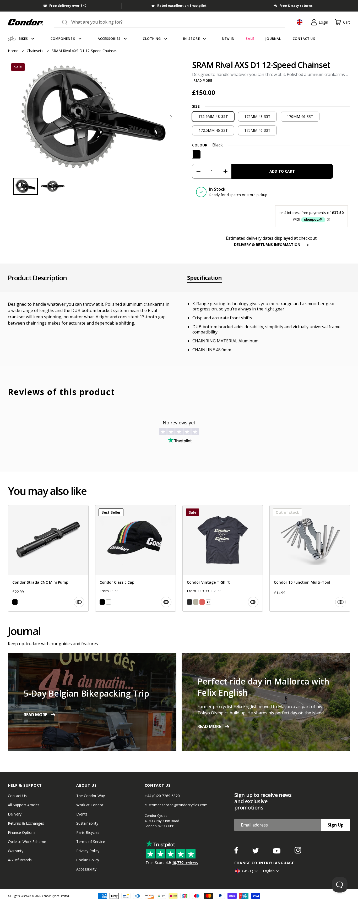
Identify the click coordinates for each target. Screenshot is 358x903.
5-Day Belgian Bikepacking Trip (86, 693)
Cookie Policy (87, 859)
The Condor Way (90, 795)
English (269, 870)
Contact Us (17, 795)
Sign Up (336, 825)
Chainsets (35, 50)
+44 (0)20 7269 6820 (162, 795)
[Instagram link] (298, 852)
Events (82, 814)
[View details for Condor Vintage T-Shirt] (223, 558)
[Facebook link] (236, 852)
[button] (170, 117)
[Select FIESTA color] (202, 602)
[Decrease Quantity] (198, 171)
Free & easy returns (296, 5)
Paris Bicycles (87, 832)
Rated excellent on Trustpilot (182, 5)
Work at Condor (89, 804)
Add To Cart (282, 171)
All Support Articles (24, 804)
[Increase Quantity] (225, 171)
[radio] (213, 117)
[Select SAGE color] (195, 602)
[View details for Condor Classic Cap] (135, 558)
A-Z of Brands (20, 859)
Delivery (14, 814)
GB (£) (247, 870)
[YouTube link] (277, 852)
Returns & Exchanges (26, 823)
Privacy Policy (87, 850)
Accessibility (86, 869)
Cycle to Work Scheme (27, 841)
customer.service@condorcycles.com (176, 804)
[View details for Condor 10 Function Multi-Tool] (310, 558)
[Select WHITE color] (108, 602)
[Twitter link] (256, 852)
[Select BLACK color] (15, 602)
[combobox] (174, 22)
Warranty (15, 850)
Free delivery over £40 (67, 5)
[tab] (93, 117)
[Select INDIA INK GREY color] (189, 602)
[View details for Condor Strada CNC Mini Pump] (48, 558)
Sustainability (87, 823)
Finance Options (21, 832)
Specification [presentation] (204, 277)
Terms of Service (90, 841)
